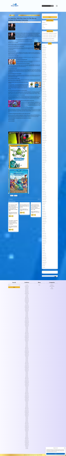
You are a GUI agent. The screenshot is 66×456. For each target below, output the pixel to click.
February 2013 (44, 213)
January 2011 (44, 255)
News (52, 287)
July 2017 (44, 123)
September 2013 (44, 201)
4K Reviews (44, 22)
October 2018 (44, 98)
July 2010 (44, 265)
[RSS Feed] (56, 276)
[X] (55, 276)
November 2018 (44, 96)
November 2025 (44, 47)
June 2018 (27, 328)
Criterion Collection (45, 24)
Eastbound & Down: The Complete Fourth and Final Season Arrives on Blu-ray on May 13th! (35, 207)
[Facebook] (54, 276)
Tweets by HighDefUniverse (46, 271)
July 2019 (27, 312)
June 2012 (44, 226)
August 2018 (44, 101)
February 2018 (44, 111)
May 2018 (44, 106)
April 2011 (44, 250)
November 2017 (27, 337)
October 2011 (44, 240)
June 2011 (27, 433)
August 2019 (44, 81)
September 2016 (44, 140)
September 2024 (44, 57)
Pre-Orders (15, 195)
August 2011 (44, 243)
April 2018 (44, 108)
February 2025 (44, 54)
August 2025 (26, 288)
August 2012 (44, 223)
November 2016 (27, 352)
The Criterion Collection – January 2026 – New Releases (49, 36)
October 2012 (26, 413)
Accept (55, 453)
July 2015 (27, 372)
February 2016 (44, 152)
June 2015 (27, 373)
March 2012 (44, 231)
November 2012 (44, 218)
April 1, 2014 (33, 211)
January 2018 (44, 113)
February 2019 (44, 91)
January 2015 (44, 174)
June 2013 (44, 206)
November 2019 (44, 76)
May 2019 (44, 86)
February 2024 (44, 64)
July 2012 (27, 417)
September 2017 (44, 120)
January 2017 (44, 133)
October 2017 (44, 118)
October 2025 (26, 287)
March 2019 (44, 89)
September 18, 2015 (12, 212)
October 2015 (26, 368)
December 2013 (44, 196)
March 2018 (26, 332)
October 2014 (44, 179)
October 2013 (44, 199)
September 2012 (44, 221)
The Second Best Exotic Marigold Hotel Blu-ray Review (24, 206)
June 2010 (44, 267)
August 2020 (44, 69)
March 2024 (44, 62)
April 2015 (44, 169)
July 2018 (44, 103)
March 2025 (44, 52)
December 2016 (44, 135)
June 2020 (27, 303)
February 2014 (27, 393)
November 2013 (27, 397)
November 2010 (27, 442)
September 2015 (44, 160)
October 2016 (44, 138)
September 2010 (44, 262)
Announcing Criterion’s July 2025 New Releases (48, 38)
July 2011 (44, 245)
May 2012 (44, 228)
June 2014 (27, 388)
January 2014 (44, 194)
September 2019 (44, 79)
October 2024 (26, 292)
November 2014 (44, 177)
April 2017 (44, 128)
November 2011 (44, 238)
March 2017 (44, 130)
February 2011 (44, 253)
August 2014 (44, 182)
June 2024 (44, 59)
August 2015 (44, 162)
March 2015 (26, 377)
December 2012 (44, 216)
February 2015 (44, 172)
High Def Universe (12, 15)
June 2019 (44, 84)
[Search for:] (46, 6)
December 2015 (44, 155)
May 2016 (44, 147)
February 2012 (44, 233)
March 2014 (44, 191)
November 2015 (44, 157)
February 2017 (27, 348)
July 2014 (44, 184)
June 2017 (44, 125)
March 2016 (44, 150)
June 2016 (44, 145)
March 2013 (44, 211)
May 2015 (44, 167)
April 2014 (44, 189)
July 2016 (27, 357)
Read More (11, 215)
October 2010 (44, 260)
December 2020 (44, 67)
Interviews (12, 195)
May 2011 (44, 248)
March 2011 (26, 437)
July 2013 (44, 204)
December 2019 (44, 74)
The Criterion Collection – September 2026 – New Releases (50, 33)
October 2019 (26, 308)
